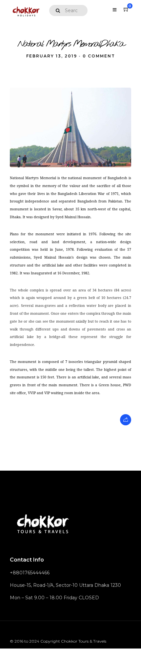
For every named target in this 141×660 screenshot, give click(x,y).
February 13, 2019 (51, 55)
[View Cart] (126, 9)
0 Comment (99, 55)
